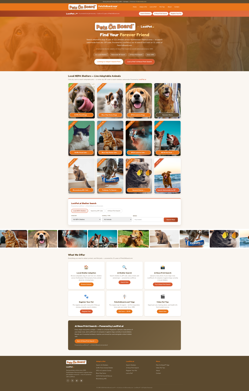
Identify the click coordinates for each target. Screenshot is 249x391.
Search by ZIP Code (97, 211)
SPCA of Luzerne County (103, 370)
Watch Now (162, 311)
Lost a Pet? (153, 7)
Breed (135, 216)
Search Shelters (145, 13)
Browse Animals (86, 284)
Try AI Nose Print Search (162, 284)
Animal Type (106, 215)
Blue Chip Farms (101, 373)
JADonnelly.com (141, 1)
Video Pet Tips (160, 368)
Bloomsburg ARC (101, 379)
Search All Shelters (102, 365)
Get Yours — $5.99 (124, 311)
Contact (176, 7)
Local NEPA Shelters (79, 211)
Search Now (171, 220)
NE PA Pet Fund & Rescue (104, 376)
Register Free (86, 311)
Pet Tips (162, 7)
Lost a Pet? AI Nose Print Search (139, 62)
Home (135, 7)
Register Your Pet (176, 13)
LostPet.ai (142, 79)
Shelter (74, 215)
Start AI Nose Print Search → (86, 341)
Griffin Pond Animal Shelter (104, 368)
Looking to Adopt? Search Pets (109, 62)
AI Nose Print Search (160, 13)
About (169, 7)
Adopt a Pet (143, 7)
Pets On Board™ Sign (162, 365)
